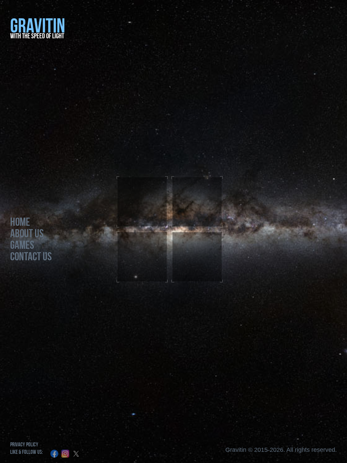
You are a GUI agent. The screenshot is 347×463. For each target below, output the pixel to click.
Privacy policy (24, 444)
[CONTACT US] (197, 256)
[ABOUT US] (197, 201)
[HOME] (142, 201)
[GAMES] (142, 256)
